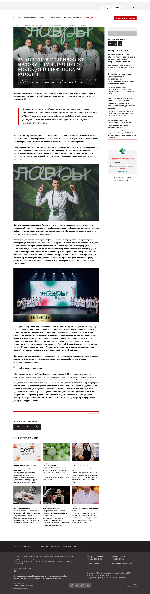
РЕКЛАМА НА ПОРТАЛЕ (22, 546)
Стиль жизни (55, 18)
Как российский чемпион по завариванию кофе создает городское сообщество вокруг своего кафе (55, 512)
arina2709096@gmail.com (122, 563)
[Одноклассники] (27, 427)
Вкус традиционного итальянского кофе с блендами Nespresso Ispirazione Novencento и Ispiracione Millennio (26, 512)
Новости (17, 18)
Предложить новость (125, 18)
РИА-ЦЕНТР (55, 546)
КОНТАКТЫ (78, 546)
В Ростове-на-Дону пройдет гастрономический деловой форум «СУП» (24, 467)
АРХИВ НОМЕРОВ (41, 546)
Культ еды (88, 18)
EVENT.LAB (67, 546)
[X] (36, 427)
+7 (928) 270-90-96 (119, 559)
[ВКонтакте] (18, 427)
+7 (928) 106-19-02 (94, 559)
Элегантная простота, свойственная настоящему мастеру (83, 467)
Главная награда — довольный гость (85, 509)
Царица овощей (49, 465)
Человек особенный (72, 18)
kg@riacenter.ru (93, 563)
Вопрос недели (30, 18)
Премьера (43, 18)
